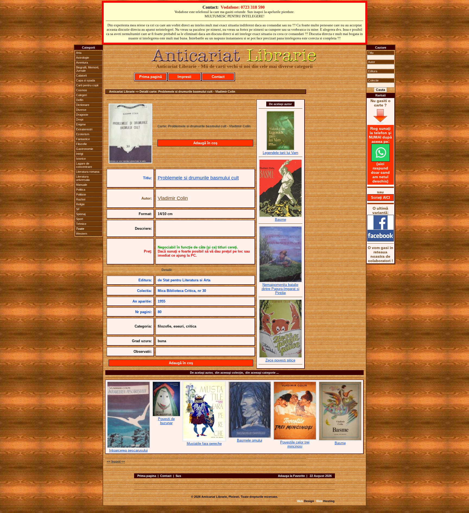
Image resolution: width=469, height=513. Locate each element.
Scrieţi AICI (380, 198)
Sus (178, 475)
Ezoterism (82, 134)
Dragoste (82, 114)
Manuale (81, 184)
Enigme (81, 124)
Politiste (81, 194)
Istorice (81, 158)
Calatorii (81, 75)
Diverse (81, 109)
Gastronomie (84, 148)
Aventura (82, 62)
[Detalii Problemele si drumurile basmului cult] (130, 162)
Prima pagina (146, 475)
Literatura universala (83, 178)
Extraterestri (84, 129)
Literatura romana (87, 171)
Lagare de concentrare (84, 165)
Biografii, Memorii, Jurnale (87, 69)
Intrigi (79, 153)
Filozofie (81, 144)
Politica (80, 189)
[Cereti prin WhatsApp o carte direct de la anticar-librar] (380, 160)
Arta (78, 52)
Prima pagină (150, 77)
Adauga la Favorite (291, 475)
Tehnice (81, 223)
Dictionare (82, 104)
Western (81, 233)
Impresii (184, 77)
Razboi (80, 199)
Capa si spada (85, 80)
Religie (80, 204)
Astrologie (82, 57)
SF (78, 209)
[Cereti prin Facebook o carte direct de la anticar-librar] (380, 240)
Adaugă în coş (205, 143)
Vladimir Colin (173, 198)
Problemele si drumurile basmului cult (198, 178)
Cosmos (81, 90)
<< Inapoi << (116, 462)
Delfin (79, 100)
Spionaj (80, 214)
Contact (218, 77)
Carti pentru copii (87, 85)
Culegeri (81, 95)
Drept (79, 119)
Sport (79, 219)
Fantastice (83, 139)
